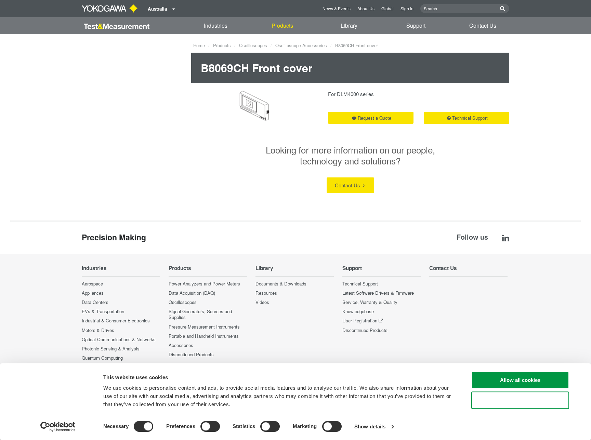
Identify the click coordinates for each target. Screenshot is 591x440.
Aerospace (92, 283)
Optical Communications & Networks (119, 339)
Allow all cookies (520, 380)
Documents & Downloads (280, 283)
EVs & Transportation (103, 311)
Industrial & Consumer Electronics (116, 320)
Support (415, 25)
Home (199, 45)
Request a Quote (374, 118)
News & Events (337, 8)
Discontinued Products (191, 354)
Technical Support (470, 118)
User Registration (359, 320)
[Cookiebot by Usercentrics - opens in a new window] (58, 427)
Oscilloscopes (253, 45)
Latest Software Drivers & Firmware (378, 293)
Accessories (181, 345)
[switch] (210, 426)
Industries (215, 25)
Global (387, 8)
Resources (266, 293)
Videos (262, 302)
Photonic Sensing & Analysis (111, 348)
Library (349, 25)
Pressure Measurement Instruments (204, 326)
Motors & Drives (98, 330)
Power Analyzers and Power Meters (204, 283)
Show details (369, 426)
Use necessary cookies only (520, 400)
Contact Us (482, 25)
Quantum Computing (102, 358)
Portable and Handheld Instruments (204, 336)
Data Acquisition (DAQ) (192, 293)
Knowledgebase (358, 311)
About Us (366, 8)
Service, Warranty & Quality (369, 302)
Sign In (406, 8)
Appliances (93, 293)
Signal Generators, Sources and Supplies (200, 314)
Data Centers (95, 302)
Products (282, 25)
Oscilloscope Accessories (301, 45)
